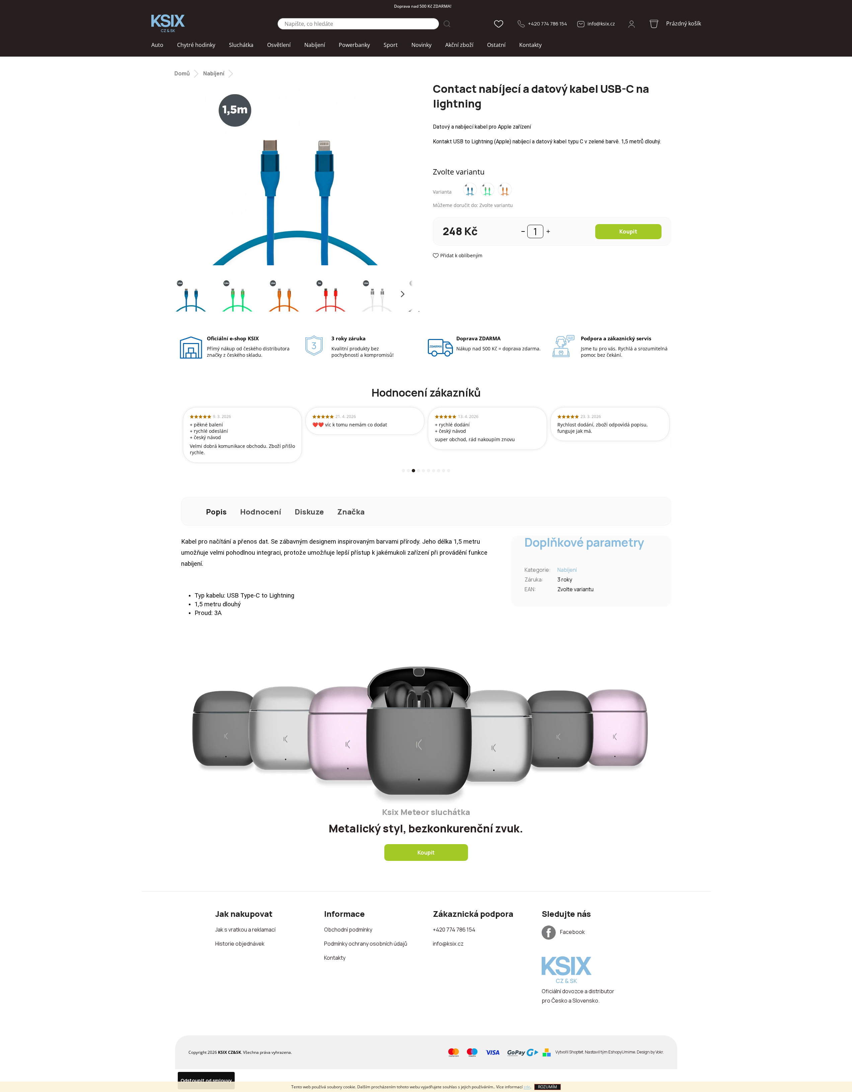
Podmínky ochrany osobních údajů (365, 943)
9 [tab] (443, 470)
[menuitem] (157, 45)
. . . (609, 1052)
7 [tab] (433, 470)
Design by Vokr (650, 1052)
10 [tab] (448, 470)
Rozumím (547, 1087)
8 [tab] (438, 470)
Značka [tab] (351, 512)
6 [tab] (428, 470)
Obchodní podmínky (348, 929)
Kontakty (334, 957)
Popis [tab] (216, 512)
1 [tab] (403, 470)
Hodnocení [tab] (260, 512)
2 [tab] (408, 470)
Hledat (447, 23)
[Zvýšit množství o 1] (548, 231)
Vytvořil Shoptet (569, 1052)
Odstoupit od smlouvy (206, 1080)
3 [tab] (413, 470)
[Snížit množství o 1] (523, 231)
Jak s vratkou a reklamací (245, 929)
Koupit (628, 231)
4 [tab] (418, 470)
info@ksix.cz (601, 23)
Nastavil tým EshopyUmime (610, 1052)
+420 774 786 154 (547, 23)
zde (527, 1087)
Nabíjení (567, 569)
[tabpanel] (242, 434)
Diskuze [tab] (309, 512)
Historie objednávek (239, 943)
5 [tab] (423, 470)
